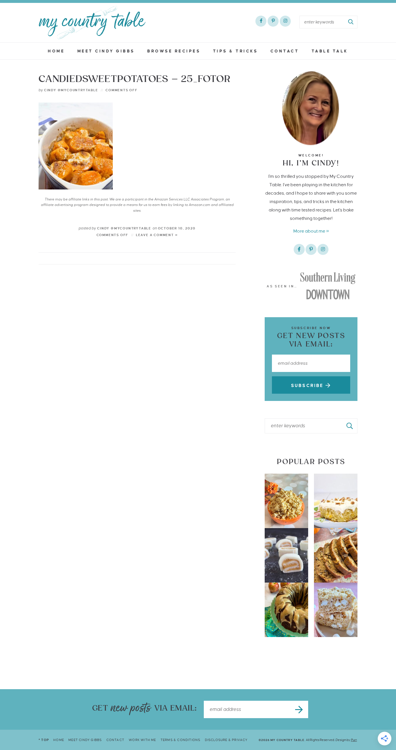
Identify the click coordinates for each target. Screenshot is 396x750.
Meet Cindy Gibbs (106, 51)
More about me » (311, 231)
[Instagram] (285, 21)
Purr (354, 740)
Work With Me (142, 740)
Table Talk (330, 51)
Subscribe (308, 385)
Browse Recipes (173, 51)
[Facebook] (260, 21)
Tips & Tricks (235, 51)
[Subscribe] (299, 709)
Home (56, 51)
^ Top (44, 740)
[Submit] (351, 22)
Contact (284, 51)
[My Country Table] (92, 22)
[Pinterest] (273, 21)
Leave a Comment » (157, 235)
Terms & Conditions (181, 740)
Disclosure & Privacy (226, 740)
